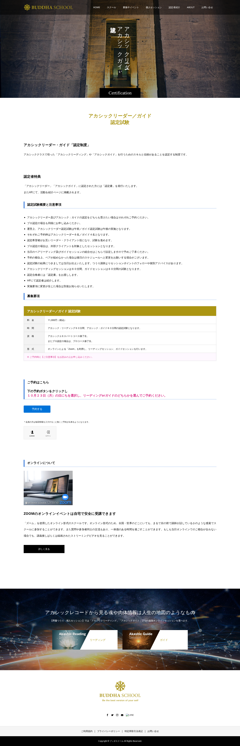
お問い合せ (207, 7)
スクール (111, 7)
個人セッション (154, 7)
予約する (37, 409)
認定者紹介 (174, 7)
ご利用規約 (87, 731)
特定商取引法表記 (134, 731)
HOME (96, 7)
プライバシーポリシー (108, 731)
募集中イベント (131, 7)
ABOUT (191, 7)
